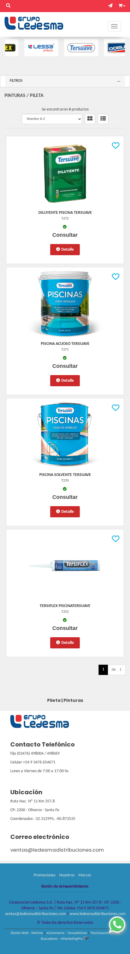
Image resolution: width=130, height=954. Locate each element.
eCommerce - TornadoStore (67, 933)
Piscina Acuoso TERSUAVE (65, 344)
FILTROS (16, 81)
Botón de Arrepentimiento (65, 886)
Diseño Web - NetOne (27, 933)
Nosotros (66, 875)
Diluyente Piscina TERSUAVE (65, 212)
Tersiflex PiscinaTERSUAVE (65, 606)
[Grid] (90, 119)
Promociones (44, 875)
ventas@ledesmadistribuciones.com (57, 849)
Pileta (37, 95)
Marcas (84, 875)
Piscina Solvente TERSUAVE (65, 475)
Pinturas (15, 95)
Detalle (67, 249)
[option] (32, 47)
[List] (103, 119)
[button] (111, 6)
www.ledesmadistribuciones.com (97, 914)
